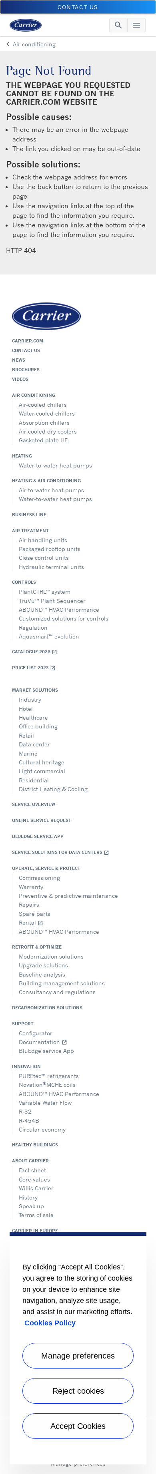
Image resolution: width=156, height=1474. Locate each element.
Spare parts (34, 913)
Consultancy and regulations (57, 992)
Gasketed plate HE (43, 440)
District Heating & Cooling (53, 789)
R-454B (29, 1120)
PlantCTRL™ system (44, 591)
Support (23, 1023)
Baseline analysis (42, 974)
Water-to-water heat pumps (55, 465)
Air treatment (30, 530)
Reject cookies (78, 1390)
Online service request (41, 820)
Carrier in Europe (35, 1230)
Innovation (26, 1066)
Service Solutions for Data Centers (60, 852)
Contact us (26, 350)
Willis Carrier (36, 1188)
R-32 (25, 1111)
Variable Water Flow (45, 1102)
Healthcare (33, 717)
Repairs (29, 904)
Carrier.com (27, 341)
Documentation (43, 1041)
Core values (34, 1179)
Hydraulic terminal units (51, 566)
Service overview (33, 804)
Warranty (31, 886)
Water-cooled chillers (47, 413)
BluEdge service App (38, 836)
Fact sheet (32, 1170)
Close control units (44, 557)
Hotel (26, 708)
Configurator (35, 1033)
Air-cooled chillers (43, 404)
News (18, 360)
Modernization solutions (51, 956)
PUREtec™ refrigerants (49, 1075)
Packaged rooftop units (49, 548)
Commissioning (39, 877)
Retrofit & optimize (37, 947)
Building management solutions (62, 983)
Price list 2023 (34, 668)
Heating (22, 456)
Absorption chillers (44, 422)
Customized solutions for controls (63, 618)
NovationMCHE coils (47, 1084)
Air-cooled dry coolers (48, 431)
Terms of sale (36, 1214)
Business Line (29, 514)
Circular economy (42, 1129)
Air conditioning (33, 395)
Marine (28, 753)
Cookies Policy (50, 1323)
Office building (38, 726)
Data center (34, 744)
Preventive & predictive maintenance (68, 895)
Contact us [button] (78, 7)
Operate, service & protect (46, 868)
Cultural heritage (41, 762)
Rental (31, 922)
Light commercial (42, 771)
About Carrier (30, 1161)
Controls (24, 582)
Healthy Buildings (35, 1145)
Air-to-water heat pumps (51, 490)
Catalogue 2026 (34, 652)
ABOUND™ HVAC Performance (59, 609)
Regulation (33, 627)
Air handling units (43, 540)
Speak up (31, 1206)
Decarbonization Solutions (47, 1008)
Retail (26, 735)
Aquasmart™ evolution (49, 636)
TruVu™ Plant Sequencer (52, 600)
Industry (30, 699)
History (28, 1197)
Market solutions (35, 690)
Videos (20, 379)
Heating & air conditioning (46, 480)
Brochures (26, 369)
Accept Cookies (78, 1426)
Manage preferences (78, 1355)
